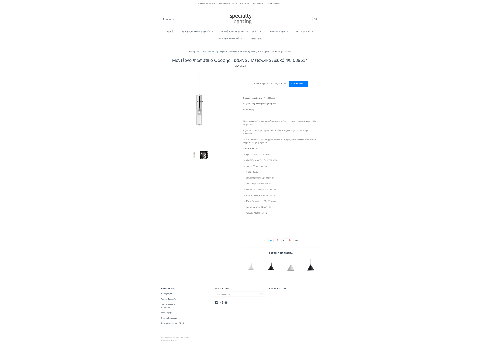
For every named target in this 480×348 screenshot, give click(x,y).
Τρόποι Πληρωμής (168, 299)
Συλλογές (201, 52)
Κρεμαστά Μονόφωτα (217, 52)
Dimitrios (174, 340)
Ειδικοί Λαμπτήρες (277, 31)
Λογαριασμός (256, 38)
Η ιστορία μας (166, 294)
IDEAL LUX (240, 66)
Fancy (283, 240)
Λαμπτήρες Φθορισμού (228, 38)
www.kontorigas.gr (183, 337)
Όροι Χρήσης (166, 313)
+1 (289, 240)
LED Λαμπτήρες (303, 31)
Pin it (277, 240)
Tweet (271, 240)
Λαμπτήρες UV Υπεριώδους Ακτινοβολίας (239, 31)
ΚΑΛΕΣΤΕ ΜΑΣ (298, 84)
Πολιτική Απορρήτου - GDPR (172, 323)
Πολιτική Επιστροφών (169, 318)
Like (265, 240)
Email (296, 240)
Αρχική (170, 31)
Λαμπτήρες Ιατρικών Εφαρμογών (196, 31)
